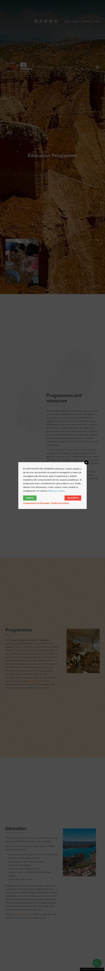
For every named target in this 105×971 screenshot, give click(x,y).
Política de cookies (56, 491)
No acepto (72, 498)
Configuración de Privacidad (36, 503)
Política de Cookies (60, 503)
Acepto (30, 498)
